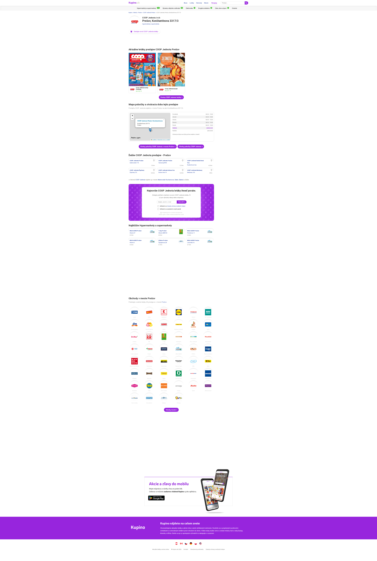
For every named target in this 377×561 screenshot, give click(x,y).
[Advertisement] (171, 40)
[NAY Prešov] (193, 361)
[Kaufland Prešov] (164, 312)
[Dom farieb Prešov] (134, 398)
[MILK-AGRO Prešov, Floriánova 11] (199, 233)
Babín (176, 180)
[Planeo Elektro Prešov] (208, 349)
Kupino (130, 12)
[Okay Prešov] (208, 325)
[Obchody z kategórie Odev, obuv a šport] (222, 8)
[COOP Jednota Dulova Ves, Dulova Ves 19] (170, 171)
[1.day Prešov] (164, 337)
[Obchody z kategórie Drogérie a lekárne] (205, 8)
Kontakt (186, 549)
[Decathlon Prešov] (149, 398)
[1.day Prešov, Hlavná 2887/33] (170, 233)
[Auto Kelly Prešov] (164, 361)
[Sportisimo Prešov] (208, 374)
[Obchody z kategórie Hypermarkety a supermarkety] (148, 8)
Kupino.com (200, 543)
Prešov (140, 12)
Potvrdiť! (181, 202)
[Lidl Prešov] (178, 312)
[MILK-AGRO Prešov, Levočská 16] (199, 242)
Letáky (192, 3)
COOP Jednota (140, 180)
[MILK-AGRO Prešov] (178, 349)
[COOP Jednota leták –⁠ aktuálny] (132, 89)
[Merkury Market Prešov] (178, 325)
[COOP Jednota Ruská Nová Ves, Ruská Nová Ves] (199, 163)
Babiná (181, 180)
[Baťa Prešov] (193, 386)
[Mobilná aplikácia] (156, 498)
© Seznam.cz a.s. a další (163, 139)
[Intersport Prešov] (193, 374)
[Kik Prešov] (149, 337)
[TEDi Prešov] (149, 386)
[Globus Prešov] (164, 398)
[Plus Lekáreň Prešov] (193, 337)
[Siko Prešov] (208, 361)
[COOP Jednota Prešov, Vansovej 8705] (170, 163)
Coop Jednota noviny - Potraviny (142, 73)
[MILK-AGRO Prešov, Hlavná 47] (142, 233)
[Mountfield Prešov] (208, 337)
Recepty (214, 3)
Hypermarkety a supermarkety (150, 24)
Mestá (206, 3)
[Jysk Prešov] (134, 312)
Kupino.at (176, 543)
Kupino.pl (195, 543)
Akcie (185, 3)
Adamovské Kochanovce (166, 180)
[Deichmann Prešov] (178, 374)
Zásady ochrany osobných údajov (176, 206)
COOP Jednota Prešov (149, 12)
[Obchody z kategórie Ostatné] (234, 8)
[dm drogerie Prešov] (134, 325)
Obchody (199, 3)
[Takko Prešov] (164, 374)
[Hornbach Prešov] (178, 337)
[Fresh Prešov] (149, 349)
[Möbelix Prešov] (134, 374)
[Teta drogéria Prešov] (149, 325)
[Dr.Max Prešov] (134, 337)
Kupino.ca (181, 543)
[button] (144, 31)
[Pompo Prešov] (178, 398)
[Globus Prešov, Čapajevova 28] (170, 242)
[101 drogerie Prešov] (208, 312)
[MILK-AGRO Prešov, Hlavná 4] (142, 242)
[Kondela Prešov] (134, 386)
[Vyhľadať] (246, 3)
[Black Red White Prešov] (134, 361)
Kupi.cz (186, 543)
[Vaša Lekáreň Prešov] (134, 349)
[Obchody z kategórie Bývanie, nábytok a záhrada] (173, 8)
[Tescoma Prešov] (149, 361)
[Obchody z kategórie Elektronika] (190, 8)
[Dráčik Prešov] (193, 325)
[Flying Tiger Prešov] (178, 361)
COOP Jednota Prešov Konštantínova (150, 121)
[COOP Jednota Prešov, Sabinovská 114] (142, 163)
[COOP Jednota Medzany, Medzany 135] (199, 171)
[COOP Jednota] (134, 22)
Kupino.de (190, 543)
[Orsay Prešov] (178, 386)
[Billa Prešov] (149, 312)
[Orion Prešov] (164, 349)
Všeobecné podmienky (196, 549)
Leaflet (154, 139)
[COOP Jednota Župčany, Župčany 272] (142, 171)
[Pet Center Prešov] (164, 386)
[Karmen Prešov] (149, 374)
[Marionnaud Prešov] (208, 386)
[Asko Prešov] (164, 325)
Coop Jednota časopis (171, 73)
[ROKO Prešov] (193, 349)
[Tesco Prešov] (193, 312)
